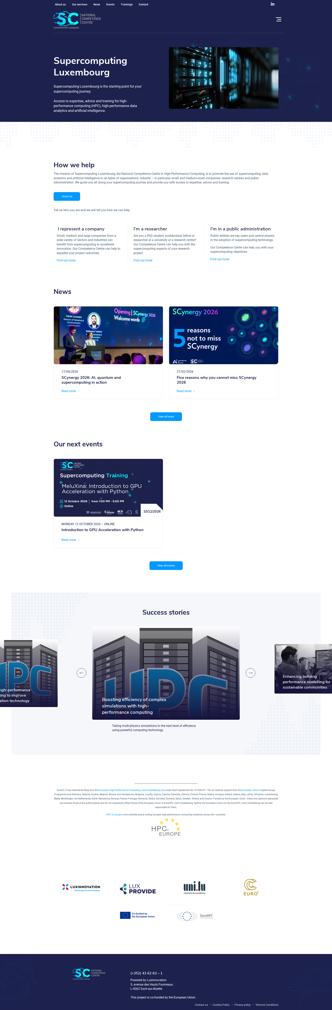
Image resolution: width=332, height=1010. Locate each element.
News (96, 4)
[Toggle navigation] (277, 20)
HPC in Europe (114, 814)
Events (110, 4)
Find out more (66, 260)
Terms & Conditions (266, 1004)
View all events (166, 565)
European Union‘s (251, 790)
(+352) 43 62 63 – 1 (146, 973)
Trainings (127, 4)
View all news (166, 416)
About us (60, 4)
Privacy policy (242, 1004)
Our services (79, 4)
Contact (143, 4)
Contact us (201, 1004)
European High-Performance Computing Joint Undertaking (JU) (132, 790)
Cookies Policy (221, 1004)
